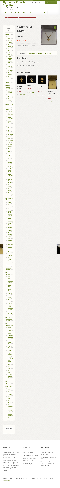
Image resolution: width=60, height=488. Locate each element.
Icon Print (10, 134)
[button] (55, 27)
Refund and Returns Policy (18, 12)
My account (33, 12)
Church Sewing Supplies (8, 87)
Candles (10, 202)
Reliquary (10, 244)
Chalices (10, 208)
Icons (7, 109)
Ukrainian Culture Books (10, 376)
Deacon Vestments (10, 406)
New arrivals (9, 264)
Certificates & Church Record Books (10, 59)
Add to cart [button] (22, 94)
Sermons (10, 76)
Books (7, 34)
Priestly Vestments (10, 415)
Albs (9, 389)
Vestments (9, 386)
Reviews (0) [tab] (48, 53)
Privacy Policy (6, 480)
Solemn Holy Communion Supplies (9, 319)
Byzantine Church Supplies (14, 4)
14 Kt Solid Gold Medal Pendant (10, 287)
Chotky (10, 293)
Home (6, 12)
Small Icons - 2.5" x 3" (10, 170)
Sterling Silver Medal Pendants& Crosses (10, 306)
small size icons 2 (10, 175)
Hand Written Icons (10, 122)
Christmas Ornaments (10, 337)
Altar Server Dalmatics (10, 393)
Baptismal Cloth (9, 329)
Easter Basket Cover (9, 342)
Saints (9, 166)
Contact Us (43, 12)
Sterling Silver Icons (10, 181)
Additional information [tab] (35, 53)
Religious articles (13, 17)
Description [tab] (22, 53)
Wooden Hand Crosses (10, 259)
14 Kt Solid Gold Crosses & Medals (27, 17)
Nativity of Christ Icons (10, 162)
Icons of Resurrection (10, 150)
